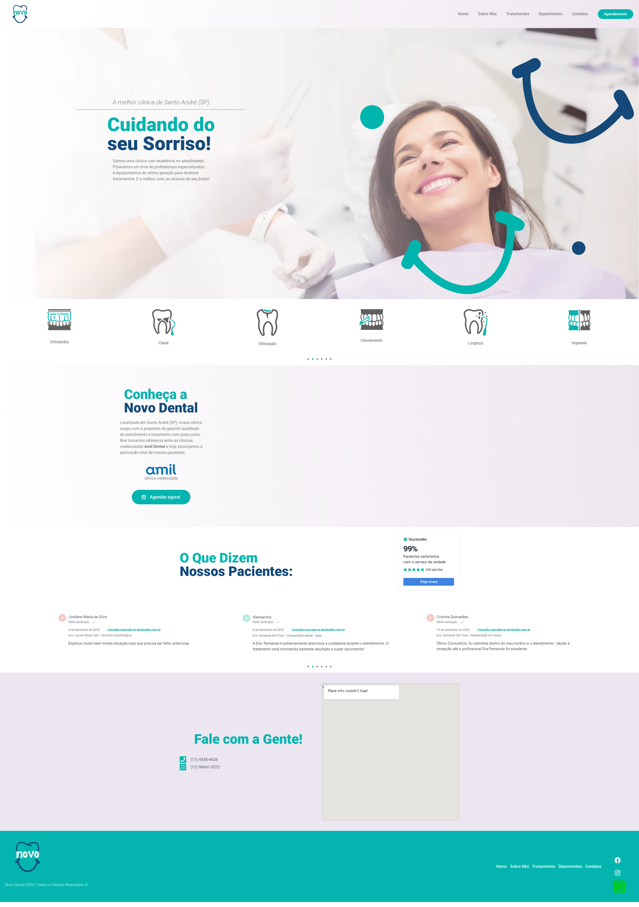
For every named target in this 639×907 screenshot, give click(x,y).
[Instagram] (617, 873)
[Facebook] (617, 860)
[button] (308, 359)
